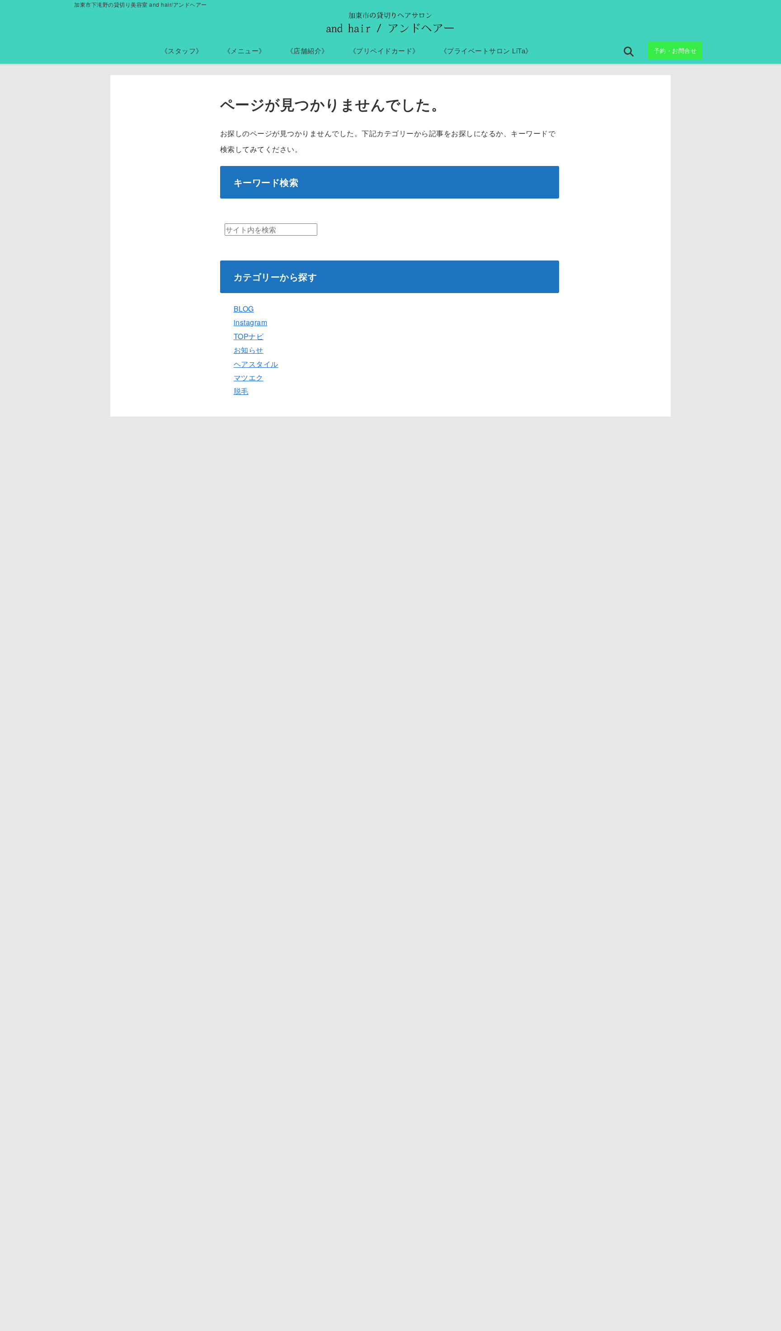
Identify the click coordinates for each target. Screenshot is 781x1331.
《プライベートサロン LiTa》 (486, 50)
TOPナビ (249, 336)
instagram (251, 322)
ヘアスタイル (256, 364)
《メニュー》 (245, 50)
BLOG (244, 308)
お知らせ (248, 350)
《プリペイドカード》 (384, 50)
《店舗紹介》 (308, 50)
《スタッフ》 (182, 50)
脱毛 (241, 391)
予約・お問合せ (675, 50)
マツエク (248, 377)
